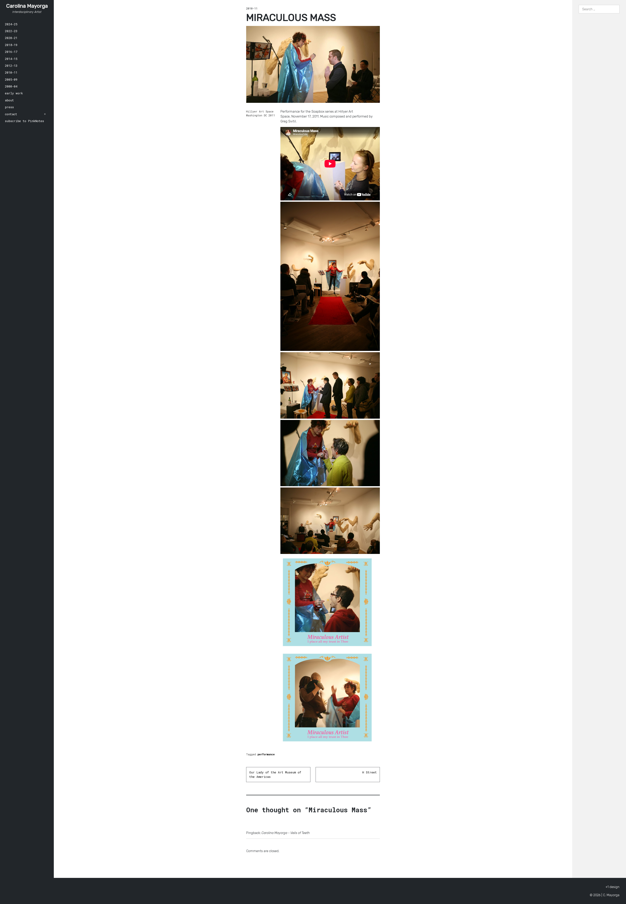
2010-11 (11, 72)
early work (14, 93)
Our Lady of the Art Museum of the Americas (275, 774)
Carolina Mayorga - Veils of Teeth (285, 833)
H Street (369, 772)
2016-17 (11, 52)
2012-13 (11, 66)
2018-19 (11, 45)
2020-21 (11, 38)
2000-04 (11, 86)
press (9, 107)
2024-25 (11, 24)
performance (266, 754)
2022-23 (11, 31)
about (9, 100)
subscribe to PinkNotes (24, 121)
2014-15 (11, 59)
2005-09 (11, 79)
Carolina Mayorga (27, 6)
